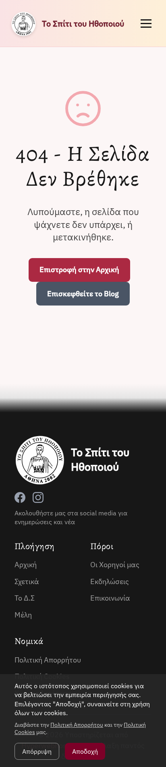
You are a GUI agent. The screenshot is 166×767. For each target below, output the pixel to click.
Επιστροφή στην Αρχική (79, 269)
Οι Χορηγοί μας (114, 564)
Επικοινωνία (110, 598)
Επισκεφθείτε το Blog (83, 293)
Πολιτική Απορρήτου (48, 659)
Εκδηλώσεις (109, 581)
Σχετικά (27, 581)
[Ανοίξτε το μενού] (146, 23)
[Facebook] (20, 497)
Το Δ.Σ (25, 598)
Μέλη (23, 614)
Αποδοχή (85, 751)
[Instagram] (38, 497)
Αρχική (26, 564)
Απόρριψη (37, 751)
